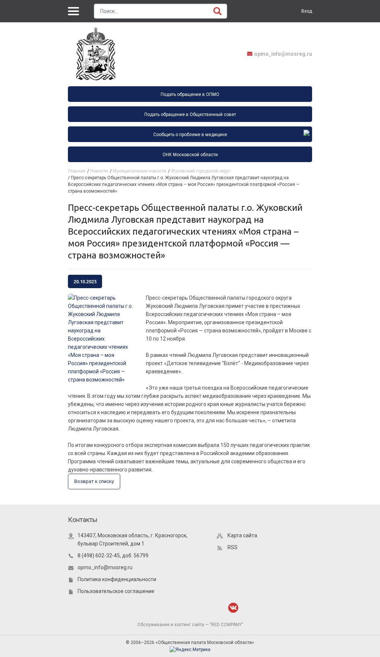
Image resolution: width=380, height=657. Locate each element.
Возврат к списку (94, 481)
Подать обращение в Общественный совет (190, 114)
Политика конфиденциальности (117, 579)
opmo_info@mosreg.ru (283, 54)
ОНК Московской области (190, 154)
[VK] (233, 608)
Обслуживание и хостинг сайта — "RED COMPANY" (190, 624)
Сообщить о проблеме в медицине (190, 134)
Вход (306, 11)
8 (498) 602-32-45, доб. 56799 (113, 555)
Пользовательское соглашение (116, 591)
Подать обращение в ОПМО (190, 94)
